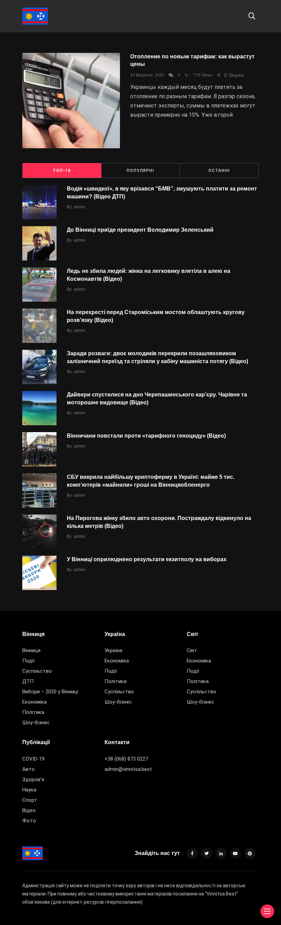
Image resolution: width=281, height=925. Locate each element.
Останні (219, 170)
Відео (29, 810)
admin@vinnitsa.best (128, 769)
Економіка (34, 702)
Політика (33, 712)
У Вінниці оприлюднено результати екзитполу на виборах (147, 559)
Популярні (140, 170)
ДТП (28, 681)
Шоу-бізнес (36, 722)
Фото (29, 821)
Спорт (29, 800)
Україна (113, 650)
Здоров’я (33, 779)
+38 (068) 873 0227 (126, 759)
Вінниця (31, 650)
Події (28, 661)
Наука (29, 790)
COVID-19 (33, 759)
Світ (192, 650)
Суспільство (37, 671)
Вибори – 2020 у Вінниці (50, 692)
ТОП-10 (62, 170)
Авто (28, 769)
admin (79, 207)
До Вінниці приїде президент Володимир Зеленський (140, 230)
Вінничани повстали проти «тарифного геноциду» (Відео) (146, 436)
